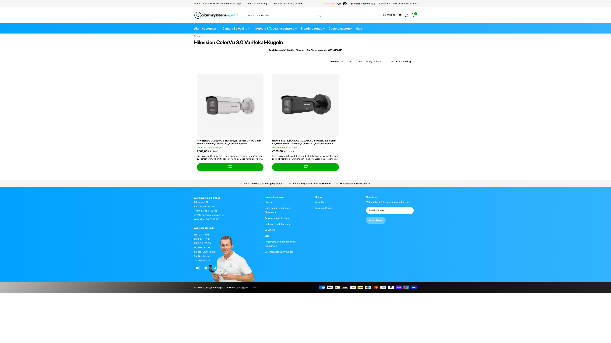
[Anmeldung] (406, 15)
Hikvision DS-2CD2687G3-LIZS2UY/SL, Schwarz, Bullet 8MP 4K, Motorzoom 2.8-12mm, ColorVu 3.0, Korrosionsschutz (304, 142)
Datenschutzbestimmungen (279, 251)
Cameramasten (339, 28)
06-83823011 (213, 219)
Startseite (198, 36)
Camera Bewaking (234, 28)
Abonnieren (375, 220)
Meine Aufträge (323, 208)
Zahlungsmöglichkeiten (277, 218)
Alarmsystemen (205, 28)
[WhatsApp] (214, 268)
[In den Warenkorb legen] (230, 167)
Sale (359, 28)
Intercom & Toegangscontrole (274, 28)
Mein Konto (321, 202)
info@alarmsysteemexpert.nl (209, 215)
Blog (267, 235)
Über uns (269, 202)
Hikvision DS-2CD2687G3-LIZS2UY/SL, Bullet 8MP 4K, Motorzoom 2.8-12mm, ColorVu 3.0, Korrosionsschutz (229, 142)
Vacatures (270, 230)
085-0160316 (368, 4)
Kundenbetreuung (274, 197)
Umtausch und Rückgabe (278, 224)
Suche (319, 15)
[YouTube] (197, 268)
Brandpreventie (311, 28)
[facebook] (206, 268)
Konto (318, 197)
